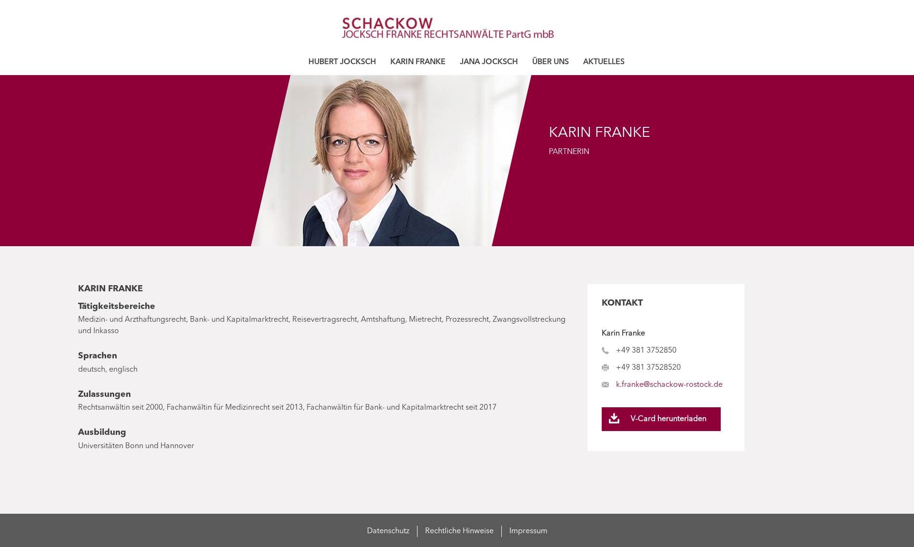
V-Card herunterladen (668, 419)
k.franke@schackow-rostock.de (669, 385)
